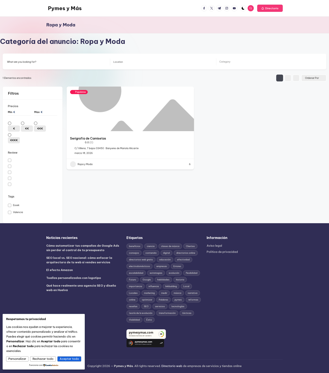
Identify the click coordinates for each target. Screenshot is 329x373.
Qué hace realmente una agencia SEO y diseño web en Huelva (81, 288)
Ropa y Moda (85, 164)
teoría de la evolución (140, 313)
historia (180, 279)
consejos (134, 252)
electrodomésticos (139, 266)
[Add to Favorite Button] (188, 92)
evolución (174, 273)
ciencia (151, 246)
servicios (160, 306)
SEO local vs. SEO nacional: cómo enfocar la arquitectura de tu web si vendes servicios (79, 260)
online (132, 299)
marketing (149, 293)
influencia (154, 286)
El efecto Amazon (59, 270)
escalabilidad (136, 273)
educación (165, 259)
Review (12, 152)
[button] (270, 8)
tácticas (186, 313)
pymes (178, 299)
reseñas (133, 306)
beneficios (134, 246)
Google (147, 279)
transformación (167, 313)
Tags (11, 196)
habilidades (163, 279)
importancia (135, 286)
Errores (177, 266)
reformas (193, 299)
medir (164, 293)
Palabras (163, 299)
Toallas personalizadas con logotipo (73, 278)
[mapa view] (296, 78)
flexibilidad (191, 273)
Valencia (18, 212)
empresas (161, 266)
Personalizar (17, 359)
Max (37, 112)
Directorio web (171, 366)
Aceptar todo (69, 359)
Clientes (190, 246)
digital (166, 252)
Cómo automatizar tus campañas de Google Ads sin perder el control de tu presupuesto (82, 248)
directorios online (185, 252)
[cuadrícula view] (279, 78)
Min (10, 112)
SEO (146, 306)
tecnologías (177, 306)
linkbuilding (171, 286)
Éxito (149, 319)
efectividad (183, 259)
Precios (13, 106)
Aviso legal (214, 246)
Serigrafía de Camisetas (88, 138)
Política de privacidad (222, 252)
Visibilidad (134, 319)
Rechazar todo (43, 359)
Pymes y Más (65, 8)
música (177, 293)
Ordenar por (312, 78)
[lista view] (287, 78)
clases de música (170, 246)
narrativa (192, 293)
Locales (133, 293)
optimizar (147, 299)
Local (186, 286)
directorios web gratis (141, 259)
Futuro (132, 279)
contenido (151, 252)
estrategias (156, 273)
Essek (16, 205)
